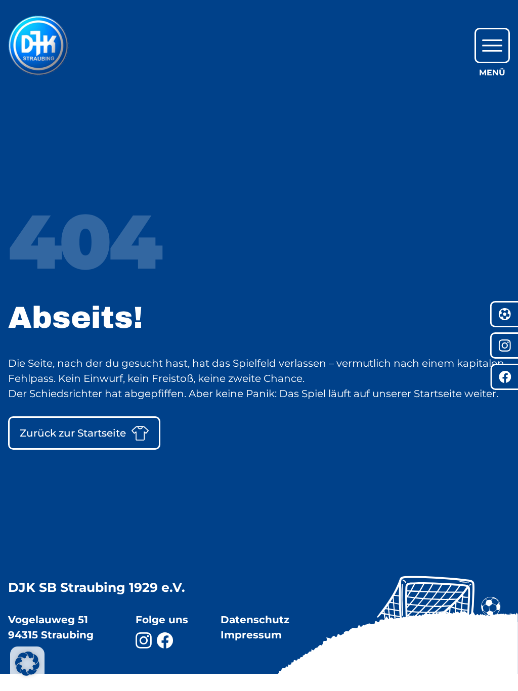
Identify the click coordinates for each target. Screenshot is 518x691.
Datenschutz (255, 620)
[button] (27, 663)
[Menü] (492, 45)
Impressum (251, 635)
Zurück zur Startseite (73, 433)
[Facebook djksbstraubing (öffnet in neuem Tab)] (165, 640)
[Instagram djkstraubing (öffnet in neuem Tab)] (144, 640)
